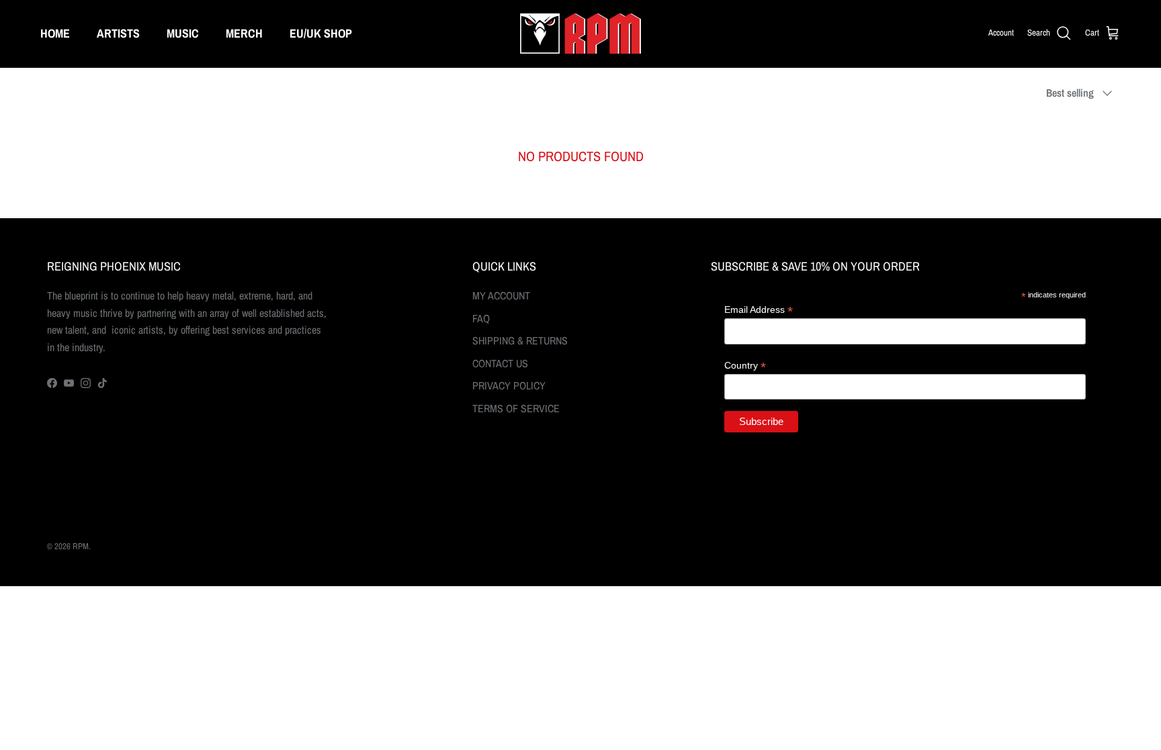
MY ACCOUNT (501, 295)
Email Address (758, 309)
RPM (81, 546)
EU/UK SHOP (321, 33)
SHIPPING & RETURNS (520, 340)
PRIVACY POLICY (509, 385)
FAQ (481, 318)
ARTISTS (118, 33)
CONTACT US (500, 363)
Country (745, 365)
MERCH (244, 33)
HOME (55, 33)
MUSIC (183, 33)
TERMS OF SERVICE (516, 408)
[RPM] (580, 33)
